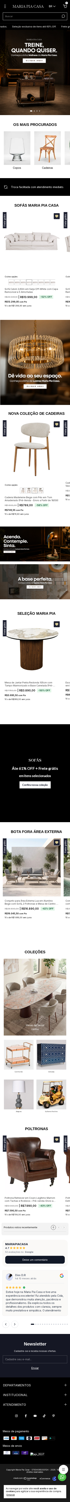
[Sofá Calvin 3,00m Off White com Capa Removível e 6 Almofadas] (41, 282)
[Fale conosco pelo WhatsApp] (62, 1477)
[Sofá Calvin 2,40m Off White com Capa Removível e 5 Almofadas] (23, 282)
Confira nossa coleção (35, 784)
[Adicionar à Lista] (57, 216)
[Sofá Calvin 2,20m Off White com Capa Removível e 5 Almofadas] (17, 282)
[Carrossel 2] (35, 581)
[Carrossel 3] (19, 1097)
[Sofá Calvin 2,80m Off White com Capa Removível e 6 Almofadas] (35, 282)
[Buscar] (63, 16)
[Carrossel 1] (35, 72)
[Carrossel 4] (51, 1097)
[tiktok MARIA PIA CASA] (44, 1415)
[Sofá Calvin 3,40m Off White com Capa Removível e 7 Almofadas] (53, 282)
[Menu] (6, 6)
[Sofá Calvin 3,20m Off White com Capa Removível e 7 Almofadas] (47, 282)
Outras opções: (11, 277)
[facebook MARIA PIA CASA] (25, 1415)
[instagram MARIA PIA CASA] (16, 1415)
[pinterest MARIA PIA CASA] (53, 1415)
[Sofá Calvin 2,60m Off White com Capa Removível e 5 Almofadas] (29, 282)
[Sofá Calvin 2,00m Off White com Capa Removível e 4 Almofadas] (11, 282)
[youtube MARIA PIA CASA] (35, 1415)
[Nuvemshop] (25, 1479)
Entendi (11, 1494)
